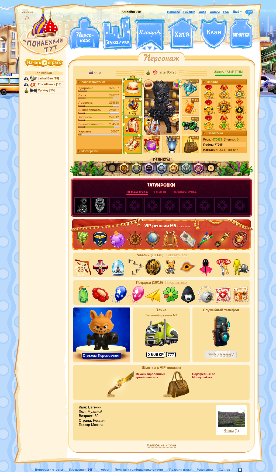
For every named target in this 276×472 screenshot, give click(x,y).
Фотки (229, 431)
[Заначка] (241, 33)
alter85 (165, 72)
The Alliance (46, 84)
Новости (173, 11)
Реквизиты (205, 469)
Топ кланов (43, 73)
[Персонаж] (84, 33)
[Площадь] (149, 34)
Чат (249, 11)
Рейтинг (189, 11)
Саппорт (225, 469)
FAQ (226, 11)
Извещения (77, 469)
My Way (43, 90)
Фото (202, 11)
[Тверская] (139, 48)
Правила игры (180, 469)
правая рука (184, 192)
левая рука (137, 192)
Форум (215, 11)
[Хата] (182, 34)
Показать (183, 226)
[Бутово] (149, 48)
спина (160, 192)
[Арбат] (160, 48)
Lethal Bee (45, 78)
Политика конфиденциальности (139, 469)
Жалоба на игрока (161, 445)
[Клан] (213, 33)
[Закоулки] (117, 33)
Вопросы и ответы (49, 469)
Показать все (176, 255)
